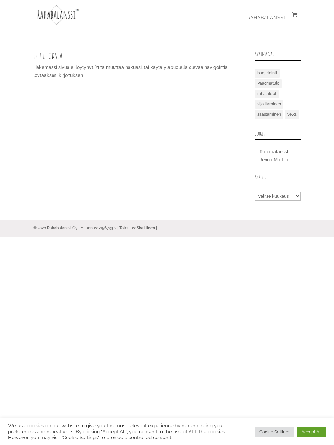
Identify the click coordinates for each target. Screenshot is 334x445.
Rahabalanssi (266, 17)
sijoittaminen (269, 104)
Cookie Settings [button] (274, 431)
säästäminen (269, 114)
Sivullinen (146, 228)
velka (292, 114)
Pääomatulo (268, 83)
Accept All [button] (311, 431)
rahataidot (266, 94)
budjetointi (267, 73)
